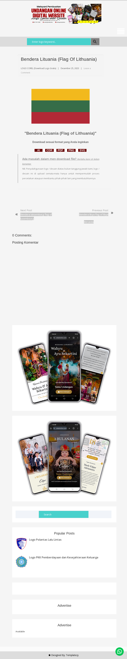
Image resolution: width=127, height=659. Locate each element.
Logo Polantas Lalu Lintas (45, 539)
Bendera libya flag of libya (93, 214)
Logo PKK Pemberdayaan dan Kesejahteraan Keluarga (63, 557)
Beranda (89, 221)
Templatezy (72, 655)
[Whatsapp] (119, 651)
